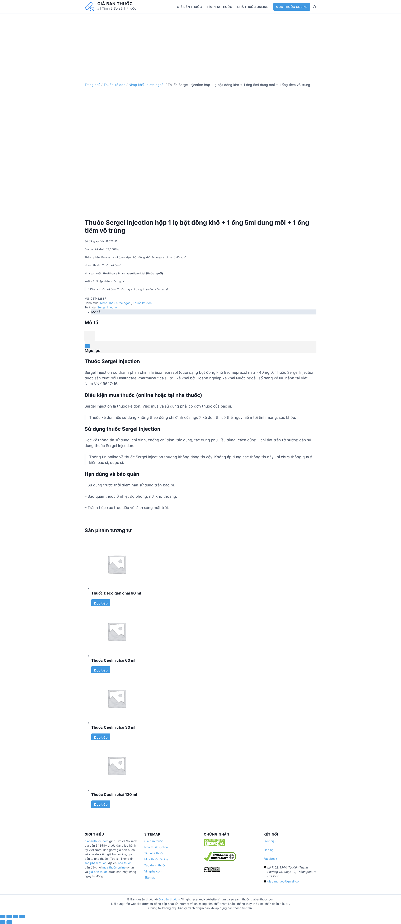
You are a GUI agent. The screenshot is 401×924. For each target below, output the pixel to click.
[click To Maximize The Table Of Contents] (90, 336)
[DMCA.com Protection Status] (214, 845)
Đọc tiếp (101, 603)
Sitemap (150, 877)
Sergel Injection (107, 307)
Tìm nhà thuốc (219, 7)
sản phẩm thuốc (96, 863)
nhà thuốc (125, 863)
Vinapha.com (153, 871)
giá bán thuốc (98, 872)
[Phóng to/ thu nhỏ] (22, 916)
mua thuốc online (114, 867)
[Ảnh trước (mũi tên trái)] (2, 922)
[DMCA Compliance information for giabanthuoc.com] (220, 860)
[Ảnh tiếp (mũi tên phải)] (9, 922)
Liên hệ (268, 850)
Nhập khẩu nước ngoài (146, 85)
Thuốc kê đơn (114, 85)
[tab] (203, 311)
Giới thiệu (270, 841)
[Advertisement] (200, 43)
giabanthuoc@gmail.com (284, 881)
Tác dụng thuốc (155, 865)
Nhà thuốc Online (252, 7)
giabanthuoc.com (96, 841)
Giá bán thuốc (115, 3)
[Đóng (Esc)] (2, 916)
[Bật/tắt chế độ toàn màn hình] (15, 916)
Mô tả (95, 312)
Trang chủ (92, 85)
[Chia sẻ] (9, 916)
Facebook (270, 858)
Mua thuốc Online (292, 7)
